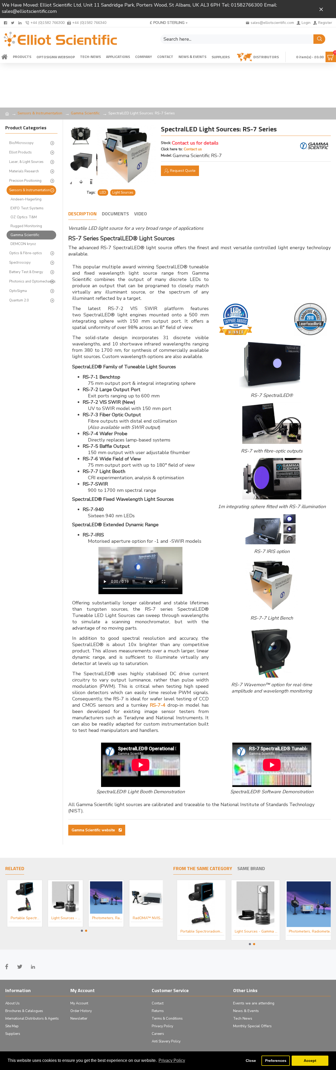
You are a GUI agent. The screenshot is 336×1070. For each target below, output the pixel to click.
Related (14, 869)
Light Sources (122, 192)
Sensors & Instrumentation (40, 113)
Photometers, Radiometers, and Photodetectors (105, 918)
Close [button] (251, 1060)
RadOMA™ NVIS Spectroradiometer (146, 918)
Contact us (193, 149)
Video (140, 214)
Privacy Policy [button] (172, 1060)
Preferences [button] (275, 1060)
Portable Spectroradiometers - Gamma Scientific (24, 918)
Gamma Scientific (85, 113)
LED (103, 192)
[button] (81, 126)
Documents (115, 214)
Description (82, 214)
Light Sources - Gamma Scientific (65, 918)
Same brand (251, 869)
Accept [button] (310, 1060)
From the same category (202, 869)
